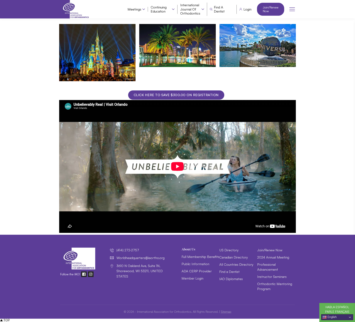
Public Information (195, 264)
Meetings (134, 9)
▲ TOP (5, 320)
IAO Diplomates (231, 279)
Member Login (192, 278)
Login (247, 9)
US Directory (229, 250)
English (332, 317)
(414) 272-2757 (127, 250)
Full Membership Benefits (200, 257)
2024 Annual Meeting (273, 257)
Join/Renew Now (270, 9)
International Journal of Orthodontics (190, 9)
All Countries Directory (236, 264)
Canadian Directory (233, 257)
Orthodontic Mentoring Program (274, 286)
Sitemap (226, 312)
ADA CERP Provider (197, 271)
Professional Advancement (267, 266)
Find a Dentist (219, 9)
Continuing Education (159, 9)
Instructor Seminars (272, 277)
